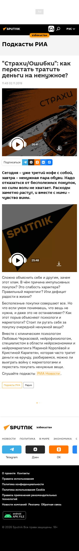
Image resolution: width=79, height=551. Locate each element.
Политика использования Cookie (23, 489)
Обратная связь (51, 504)
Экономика (62, 438)
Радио (28, 385)
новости (9, 438)
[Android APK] (14, 515)
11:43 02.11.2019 (12, 83)
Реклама (34, 504)
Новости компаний (14, 504)
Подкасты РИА (12, 385)
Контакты (23, 473)
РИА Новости (48, 373)
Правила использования (18, 479)
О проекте (9, 473)
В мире (44, 438)
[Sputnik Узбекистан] (12, 30)
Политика (27, 438)
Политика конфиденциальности (23, 484)
